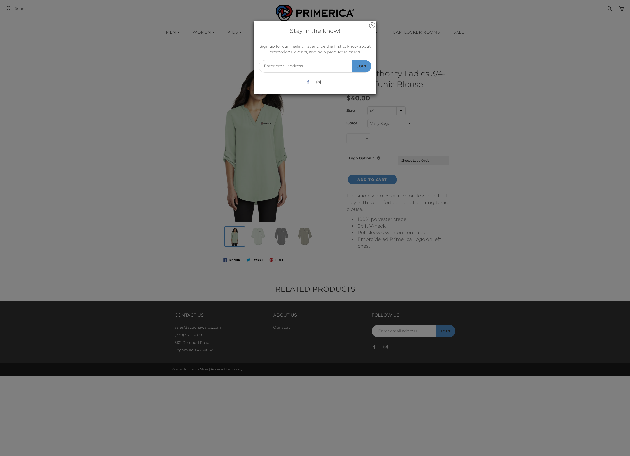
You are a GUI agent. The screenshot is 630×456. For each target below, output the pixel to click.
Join (361, 66)
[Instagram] (318, 82)
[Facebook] (308, 82)
